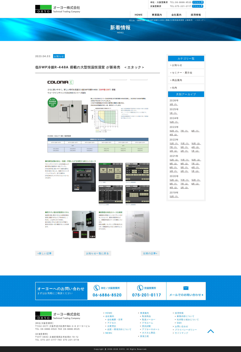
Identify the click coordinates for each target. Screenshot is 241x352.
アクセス (197, 2)
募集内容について (185, 316)
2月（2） (185, 187)
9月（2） (174, 163)
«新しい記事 (45, 253)
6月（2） (195, 184)
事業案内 (157, 14)
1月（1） (174, 113)
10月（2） (196, 143)
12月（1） (174, 122)
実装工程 (144, 336)
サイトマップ (181, 333)
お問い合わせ (181, 326)
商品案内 (177, 80)
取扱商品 (146, 316)
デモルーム (147, 323)
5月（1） (185, 147)
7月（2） (195, 163)
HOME (139, 14)
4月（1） (195, 167)
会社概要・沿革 (115, 319)
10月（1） (174, 131)
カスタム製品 (148, 332)
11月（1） (185, 143)
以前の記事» (150, 253)
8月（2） (185, 163)
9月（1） (174, 184)
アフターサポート (151, 329)
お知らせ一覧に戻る (97, 253)
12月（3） (174, 160)
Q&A (179, 323)
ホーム (132, 20)
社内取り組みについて (188, 319)
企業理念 (111, 326)
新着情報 (141, 20)
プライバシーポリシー (186, 329)
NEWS (108, 333)
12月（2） (174, 180)
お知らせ (59, 56)
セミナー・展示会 (182, 72)
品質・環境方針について (119, 329)
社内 (174, 87)
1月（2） (195, 151)
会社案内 (176, 14)
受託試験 (146, 326)
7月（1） (185, 131)
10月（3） (196, 160)
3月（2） (174, 151)
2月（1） (185, 151)
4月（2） (174, 134)
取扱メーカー (148, 319)
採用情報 (196, 14)
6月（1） (195, 131)
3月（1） (174, 104)
